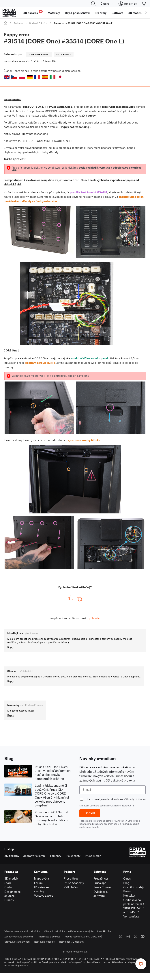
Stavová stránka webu (17, 941)
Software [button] (117, 12)
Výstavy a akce (43, 895)
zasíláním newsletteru (122, 805)
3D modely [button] (135, 12)
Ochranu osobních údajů (106, 823)
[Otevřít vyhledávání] (93, 4)
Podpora (18, 23)
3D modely (11, 878)
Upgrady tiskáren (34, 855)
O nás (127, 878)
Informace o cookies (49, 936)
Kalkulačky (71, 887)
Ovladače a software (100, 894)
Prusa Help (71, 878)
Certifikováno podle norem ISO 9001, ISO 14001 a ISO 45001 (134, 906)
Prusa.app (99, 882)
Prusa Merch (93, 855)
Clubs (8, 887)
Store (8, 882)
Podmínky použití (130, 823)
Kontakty (129, 895)
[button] (7, 77)
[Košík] (144, 4)
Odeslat (90, 813)
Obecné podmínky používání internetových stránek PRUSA (77, 931)
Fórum (38, 882)
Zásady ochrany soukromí (18, 936)
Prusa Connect (102, 887)
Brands (9, 900)
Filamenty (54, 855)
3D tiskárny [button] (32, 12)
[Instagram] (128, 936)
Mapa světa (41, 878)
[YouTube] (143, 936)
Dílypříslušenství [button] (77, 12)
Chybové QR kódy (38, 23)
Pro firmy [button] (100, 12)
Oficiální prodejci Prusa (134, 889)
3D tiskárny (11, 855)
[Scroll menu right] (146, 12)
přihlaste (94, 618)
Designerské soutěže (12, 894)
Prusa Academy (74, 882)
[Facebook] (121, 936)
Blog (126, 882)
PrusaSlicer (100, 878)
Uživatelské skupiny (41, 889)
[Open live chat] (140, 963)
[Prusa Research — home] (9, 13)
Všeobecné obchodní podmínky (22, 931)
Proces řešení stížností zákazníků (83, 936)
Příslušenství (73, 855)
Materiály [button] (54, 12)
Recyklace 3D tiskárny (71, 941)
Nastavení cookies (44, 941)
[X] (135, 936)
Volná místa (131, 916)
